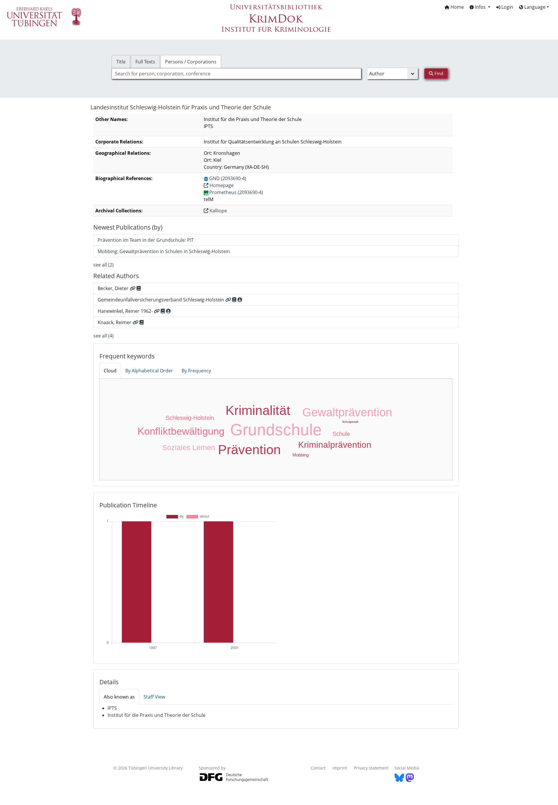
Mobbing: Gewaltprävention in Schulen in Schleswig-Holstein (164, 251)
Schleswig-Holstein (190, 418)
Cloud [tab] (110, 370)
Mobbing (300, 454)
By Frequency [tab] (196, 370)
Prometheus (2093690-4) (236, 192)
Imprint (339, 768)
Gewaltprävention (347, 412)
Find (438, 73)
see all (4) (103, 336)
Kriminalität (258, 410)
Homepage (221, 185)
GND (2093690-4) (227, 178)
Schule (341, 434)
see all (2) (103, 265)
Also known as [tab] (119, 697)
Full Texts (145, 61)
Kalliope (217, 210)
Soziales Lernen (188, 447)
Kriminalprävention (334, 444)
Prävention (249, 449)
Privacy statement (371, 768)
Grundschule (276, 430)
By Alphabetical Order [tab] (149, 370)
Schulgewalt (350, 421)
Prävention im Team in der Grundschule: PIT (146, 240)
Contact (318, 768)
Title (121, 61)
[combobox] (236, 73)
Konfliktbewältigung (180, 431)
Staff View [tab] (154, 697)
